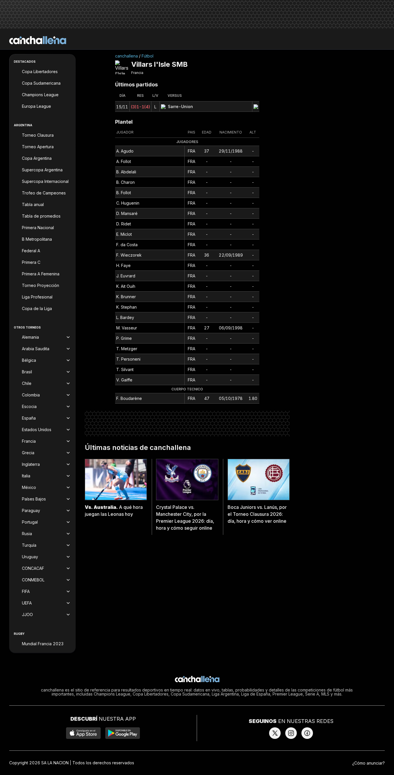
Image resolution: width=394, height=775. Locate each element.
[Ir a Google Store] (122, 733)
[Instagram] (291, 733)
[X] (275, 733)
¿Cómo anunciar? (368, 763)
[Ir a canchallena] (37, 40)
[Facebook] (307, 733)
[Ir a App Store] (83, 733)
